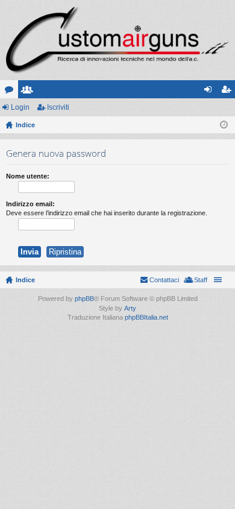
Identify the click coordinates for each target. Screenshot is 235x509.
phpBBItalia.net (146, 317)
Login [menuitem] (210, 91)
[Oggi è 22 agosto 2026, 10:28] (224, 124)
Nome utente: (27, 176)
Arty (130, 308)
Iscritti (29, 91)
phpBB (84, 298)
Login (20, 107)
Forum (11, 91)
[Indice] (117, 40)
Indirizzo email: (30, 203)
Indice (25, 279)
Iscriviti (58, 107)
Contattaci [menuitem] (164, 279)
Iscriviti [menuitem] (228, 91)
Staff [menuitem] (200, 279)
